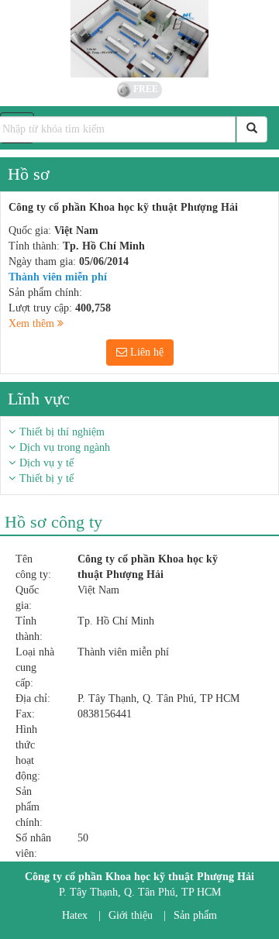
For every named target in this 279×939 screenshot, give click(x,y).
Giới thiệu (130, 915)
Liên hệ (145, 352)
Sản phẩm (195, 915)
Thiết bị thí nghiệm (62, 432)
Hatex (75, 915)
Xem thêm (33, 323)
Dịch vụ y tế (46, 463)
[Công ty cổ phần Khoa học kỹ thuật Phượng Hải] (139, 38)
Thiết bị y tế (46, 478)
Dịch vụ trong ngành (64, 447)
